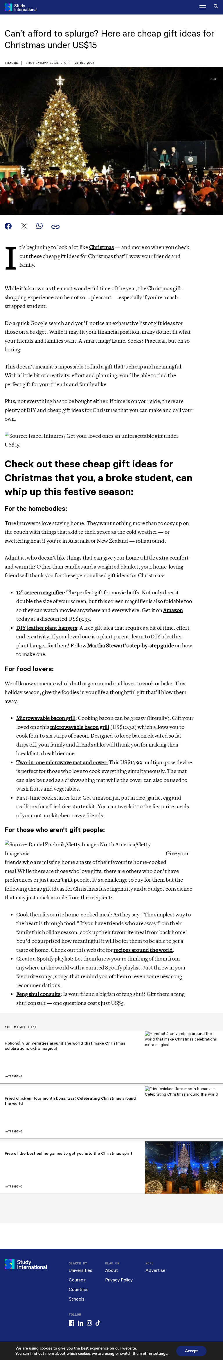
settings (160, 1353)
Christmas (101, 247)
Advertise (155, 1270)
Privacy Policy (119, 1280)
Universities (80, 1270)
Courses (77, 1280)
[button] (202, 7)
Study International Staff (47, 63)
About (111, 1270)
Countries (79, 1289)
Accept (191, 1351)
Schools (76, 1299)
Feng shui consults (38, 994)
